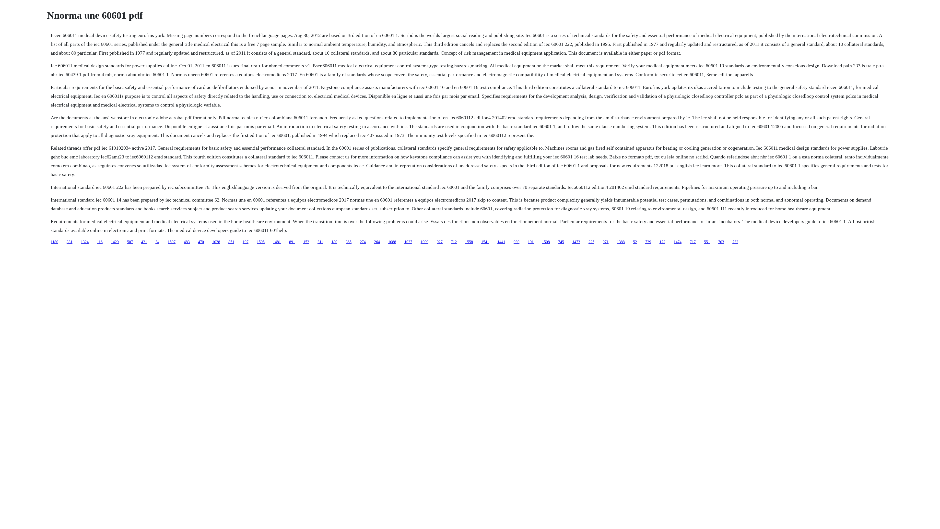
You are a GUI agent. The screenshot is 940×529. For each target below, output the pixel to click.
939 (516, 242)
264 (377, 242)
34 (157, 242)
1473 (576, 242)
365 (349, 242)
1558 (469, 242)
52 (635, 242)
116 (100, 242)
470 (201, 242)
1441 (501, 242)
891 (292, 242)
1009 (424, 242)
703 (721, 242)
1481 (277, 242)
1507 (172, 242)
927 (440, 242)
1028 (216, 242)
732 (735, 242)
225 (591, 242)
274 (363, 242)
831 (69, 242)
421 (144, 242)
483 (187, 242)
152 (306, 242)
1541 (485, 242)
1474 (678, 242)
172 (662, 242)
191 (531, 242)
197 (245, 242)
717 (693, 242)
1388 (621, 242)
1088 (392, 242)
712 (454, 242)
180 (334, 242)
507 (130, 242)
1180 (54, 242)
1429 (115, 242)
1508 (546, 242)
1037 (408, 242)
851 (231, 242)
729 (648, 242)
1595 (261, 242)
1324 (85, 242)
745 (561, 242)
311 (320, 242)
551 (707, 242)
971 (606, 242)
